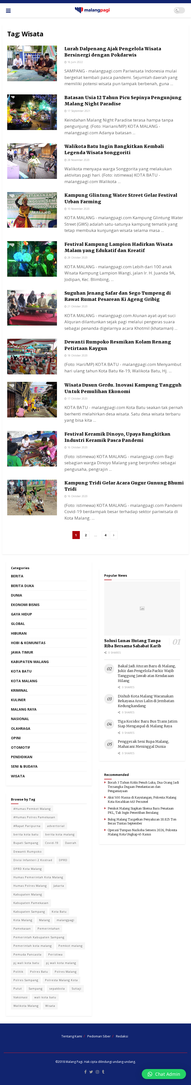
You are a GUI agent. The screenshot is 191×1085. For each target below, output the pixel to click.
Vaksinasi (20, 997)
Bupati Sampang (25, 843)
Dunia (16, 595)
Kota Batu (21, 671)
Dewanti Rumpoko (27, 851)
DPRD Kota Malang (27, 869)
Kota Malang (24, 680)
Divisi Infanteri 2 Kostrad (32, 860)
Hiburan (19, 633)
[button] (164, 1074)
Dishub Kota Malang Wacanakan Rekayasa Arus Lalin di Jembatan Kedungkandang (146, 701)
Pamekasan (22, 928)
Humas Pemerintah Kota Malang (38, 877)
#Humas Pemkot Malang (32, 809)
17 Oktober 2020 (77, 398)
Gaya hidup (21, 614)
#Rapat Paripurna (27, 826)
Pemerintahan (49, 928)
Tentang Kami (71, 1036)
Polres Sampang (25, 980)
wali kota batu (45, 997)
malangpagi (65, 920)
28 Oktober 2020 (77, 257)
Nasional (20, 718)
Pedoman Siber (99, 1036)
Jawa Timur (22, 652)
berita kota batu (26, 834)
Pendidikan (21, 756)
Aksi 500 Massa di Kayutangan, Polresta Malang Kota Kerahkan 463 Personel (142, 800)
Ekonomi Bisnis (25, 604)
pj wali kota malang (61, 963)
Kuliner (18, 699)
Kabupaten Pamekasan (30, 903)
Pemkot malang (70, 946)
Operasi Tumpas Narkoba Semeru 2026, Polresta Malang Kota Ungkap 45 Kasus (142, 832)
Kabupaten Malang (30, 661)
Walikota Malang (26, 1006)
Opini (16, 738)
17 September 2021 (78, 111)
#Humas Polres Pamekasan (34, 817)
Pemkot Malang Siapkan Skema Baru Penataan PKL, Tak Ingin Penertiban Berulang (141, 810)
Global (18, 623)
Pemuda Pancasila (27, 954)
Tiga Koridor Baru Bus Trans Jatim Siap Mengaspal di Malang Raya (148, 724)
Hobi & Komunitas (28, 642)
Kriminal (19, 690)
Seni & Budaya (24, 766)
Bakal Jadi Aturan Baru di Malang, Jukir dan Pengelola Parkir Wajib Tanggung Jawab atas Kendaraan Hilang (147, 673)
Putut (17, 988)
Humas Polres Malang (30, 885)
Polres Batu (39, 971)
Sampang (36, 988)
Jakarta (58, 885)
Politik (18, 971)
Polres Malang (66, 971)
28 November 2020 (78, 160)
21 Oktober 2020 (77, 306)
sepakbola (57, 988)
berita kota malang (60, 834)
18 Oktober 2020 (77, 355)
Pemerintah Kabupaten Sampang (38, 937)
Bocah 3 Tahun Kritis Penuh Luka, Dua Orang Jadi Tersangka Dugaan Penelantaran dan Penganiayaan (143, 787)
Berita (17, 576)
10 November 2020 (78, 208)
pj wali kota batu (26, 963)
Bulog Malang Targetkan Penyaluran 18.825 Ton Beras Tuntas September (142, 821)
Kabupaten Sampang (29, 911)
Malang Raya (24, 709)
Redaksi (122, 1036)
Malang (44, 920)
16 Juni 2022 (75, 62)
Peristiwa (55, 954)
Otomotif (20, 747)
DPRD (63, 860)
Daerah (70, 843)
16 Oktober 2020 (77, 447)
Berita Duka (22, 585)
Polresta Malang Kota (61, 980)
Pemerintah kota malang (32, 946)
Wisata (18, 776)
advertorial (56, 826)
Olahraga (20, 728)
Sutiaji (76, 988)
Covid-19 (51, 843)
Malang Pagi (74, 1062)
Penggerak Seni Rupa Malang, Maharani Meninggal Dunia (143, 744)
